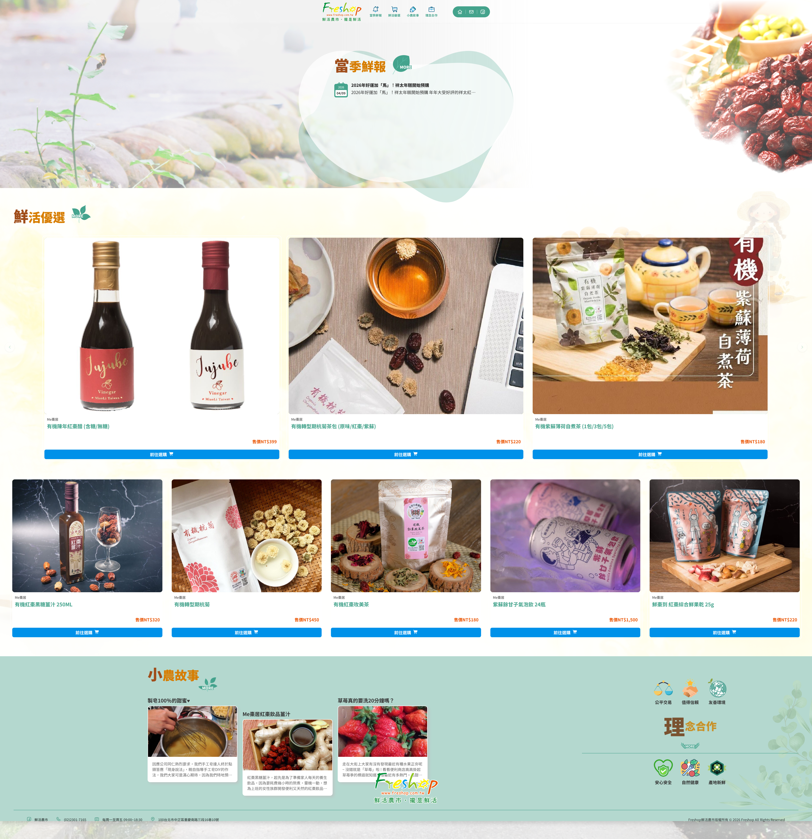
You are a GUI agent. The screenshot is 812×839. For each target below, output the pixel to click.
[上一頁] (9, 347)
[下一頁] (802, 347)
